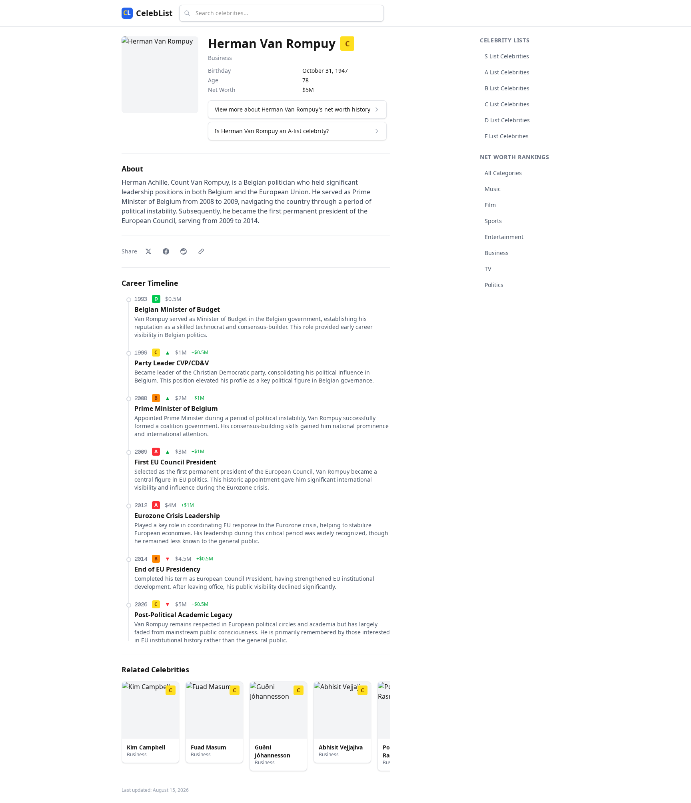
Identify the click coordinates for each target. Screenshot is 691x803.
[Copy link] (201, 251)
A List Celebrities (507, 72)
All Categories (503, 173)
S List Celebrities (507, 56)
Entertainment (504, 237)
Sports (493, 221)
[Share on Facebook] (166, 251)
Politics (494, 285)
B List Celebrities (507, 88)
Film (490, 205)
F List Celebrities (507, 136)
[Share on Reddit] (183, 251)
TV (488, 269)
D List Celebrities (507, 120)
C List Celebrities (507, 104)
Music (493, 189)
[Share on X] (148, 251)
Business (220, 58)
